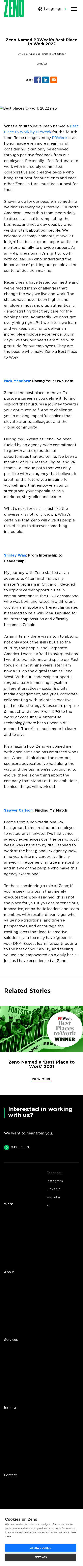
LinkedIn (53, 1189)
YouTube (53, 1197)
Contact (10, 1475)
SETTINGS (41, 1557)
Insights (10, 1407)
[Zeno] (14, 15)
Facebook (55, 1173)
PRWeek (59, 138)
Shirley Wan (15, 555)
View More (41, 1079)
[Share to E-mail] (53, 80)
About (9, 1272)
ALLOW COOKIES (40, 1548)
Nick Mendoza (17, 381)
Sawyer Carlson (18, 810)
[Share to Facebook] (37, 80)
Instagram (55, 1181)
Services (11, 1339)
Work (8, 1204)
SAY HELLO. (20, 1147)
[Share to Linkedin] (45, 80)
